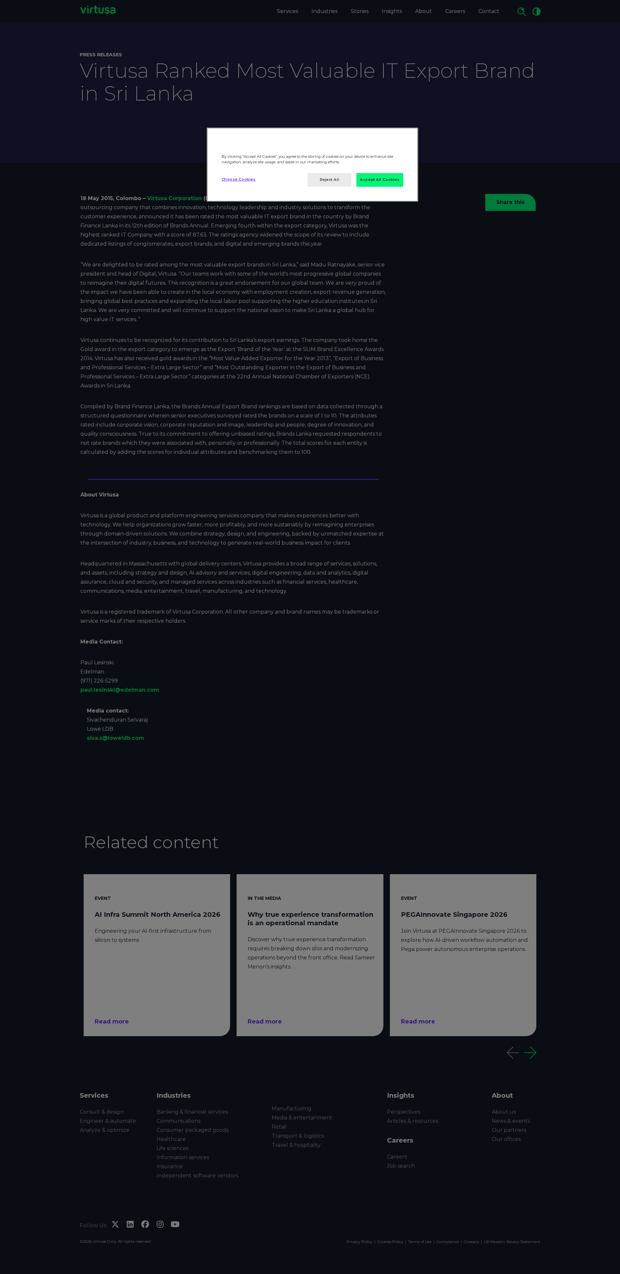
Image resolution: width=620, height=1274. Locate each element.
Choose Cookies (239, 179)
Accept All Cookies (379, 179)
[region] (312, 165)
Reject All (329, 179)
